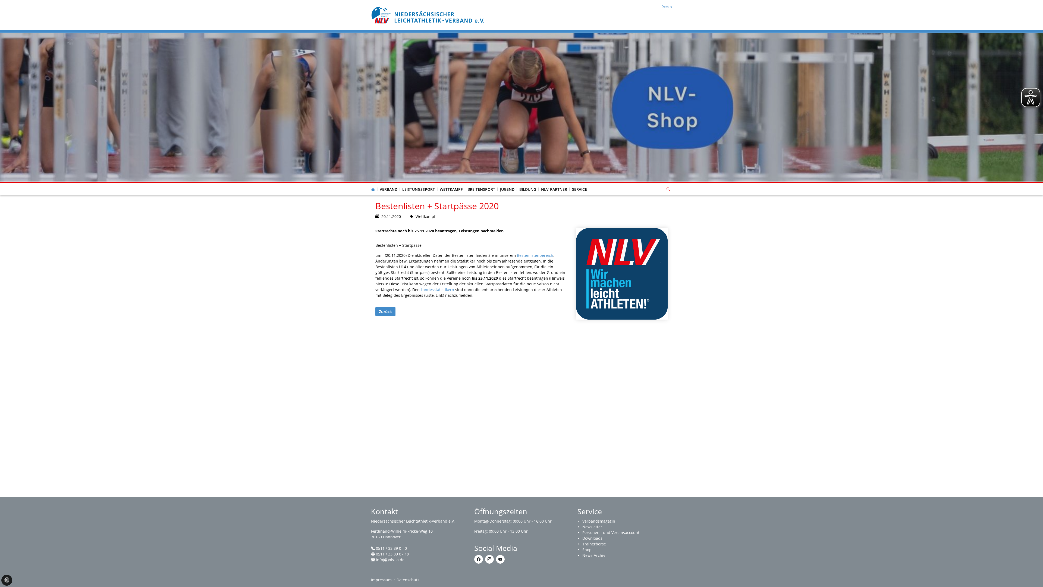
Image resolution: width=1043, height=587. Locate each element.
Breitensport (481, 189)
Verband (388, 189)
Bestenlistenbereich (535, 255)
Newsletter (592, 526)
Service (579, 189)
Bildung (527, 189)
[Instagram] (489, 559)
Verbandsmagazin (598, 521)
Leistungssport (418, 189)
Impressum (381, 579)
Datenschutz (408, 579)
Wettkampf (451, 189)
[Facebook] (478, 559)
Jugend (507, 189)
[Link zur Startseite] (428, 14)
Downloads (592, 538)
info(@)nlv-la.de (390, 559)
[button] (389, 184)
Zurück (385, 311)
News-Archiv (593, 555)
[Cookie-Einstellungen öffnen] (6, 580)
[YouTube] (500, 559)
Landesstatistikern (437, 289)
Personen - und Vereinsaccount (610, 532)
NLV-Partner (554, 189)
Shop (587, 549)
